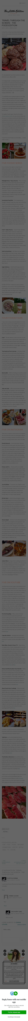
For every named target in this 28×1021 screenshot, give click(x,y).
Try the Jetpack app (14, 1012)
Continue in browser (14, 1017)
